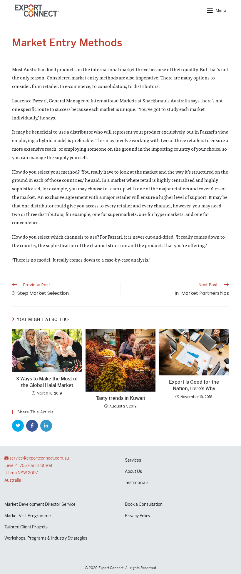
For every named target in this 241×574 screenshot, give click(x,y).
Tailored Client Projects (26, 527)
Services (133, 460)
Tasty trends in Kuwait (120, 398)
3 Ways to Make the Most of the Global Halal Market (47, 382)
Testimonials (136, 482)
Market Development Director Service (40, 504)
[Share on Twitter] (18, 426)
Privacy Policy (137, 515)
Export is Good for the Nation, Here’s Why (194, 385)
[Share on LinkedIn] (46, 426)
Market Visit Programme (27, 515)
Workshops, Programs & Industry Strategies (45, 538)
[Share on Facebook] (32, 426)
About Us (133, 471)
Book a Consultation (144, 504)
